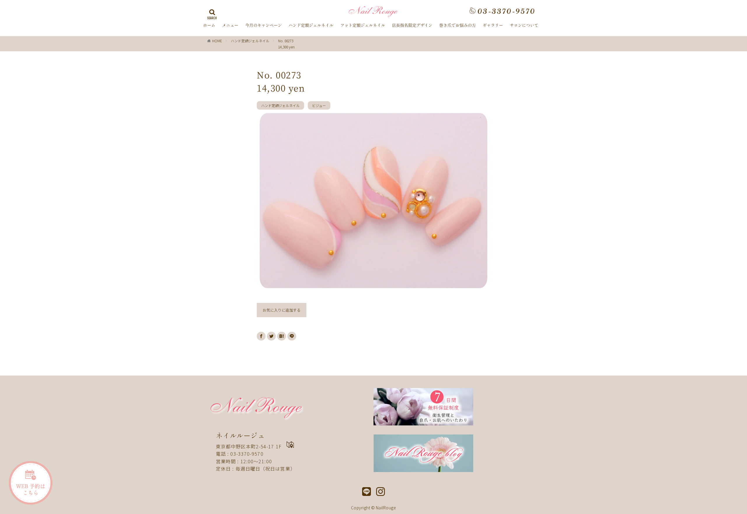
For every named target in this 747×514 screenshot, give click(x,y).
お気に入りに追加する (282, 310)
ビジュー (319, 105)
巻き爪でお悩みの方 (457, 25)
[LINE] (291, 336)
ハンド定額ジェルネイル (311, 25)
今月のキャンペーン (263, 25)
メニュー (230, 25)
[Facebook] (261, 336)
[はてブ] (281, 336)
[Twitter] (271, 336)
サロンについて (524, 25)
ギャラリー (493, 25)
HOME (217, 40)
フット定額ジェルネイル (362, 25)
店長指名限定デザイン (412, 25)
